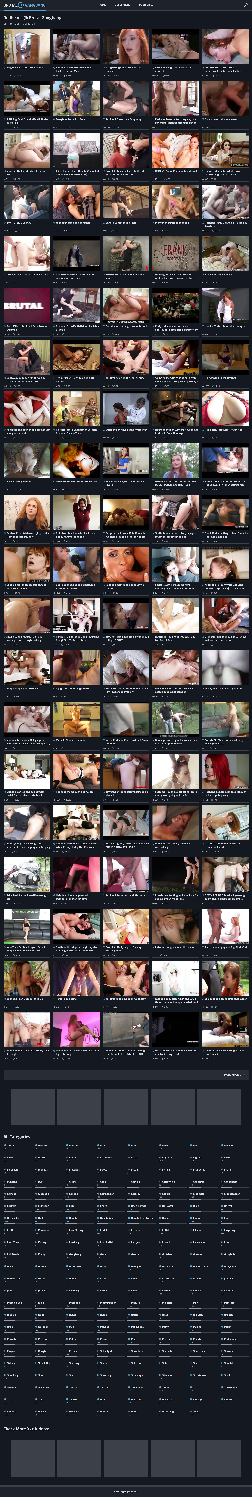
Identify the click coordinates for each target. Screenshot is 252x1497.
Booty (103, 1169)
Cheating (198, 1181)
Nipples (11, 1315)
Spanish (228, 1363)
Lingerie (229, 1290)
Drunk (165, 1218)
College (73, 1194)
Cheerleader (231, 1181)
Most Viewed (11, 24)
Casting (135, 1181)
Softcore (136, 1363)
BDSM (41, 1157)
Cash (103, 1181)
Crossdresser (232, 1194)
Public (72, 1339)
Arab (134, 1145)
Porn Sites (146, 5)
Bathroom (106, 1157)
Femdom (136, 1230)
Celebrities (168, 1181)
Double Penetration (142, 1218)
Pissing (197, 1327)
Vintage (197, 1399)
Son (195, 1363)
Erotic (10, 1230)
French (228, 1242)
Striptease (199, 1375)
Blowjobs (74, 1169)
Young (196, 1411)
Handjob (136, 1266)
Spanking (12, 1375)
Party (165, 1327)
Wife (134, 1411)
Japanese (229, 1278)
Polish (227, 1327)
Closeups (43, 1194)
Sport (41, 1375)
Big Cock (167, 1157)
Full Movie (13, 1254)
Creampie (198, 1194)
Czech (103, 1206)
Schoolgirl (106, 1351)
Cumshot (43, 1206)
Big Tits (197, 1157)
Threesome (231, 1387)
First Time (13, 1242)
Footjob (135, 1242)
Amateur (74, 1145)
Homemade (14, 1278)
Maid (41, 1302)
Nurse (72, 1315)
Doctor (228, 1206)
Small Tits (44, 1363)
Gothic (11, 1266)
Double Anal (107, 1218)
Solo (164, 1363)
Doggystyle (14, 1218)
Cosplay (135, 1194)
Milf (195, 1302)
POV (71, 1327)
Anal (102, 1145)
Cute (72, 1206)
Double (73, 1218)
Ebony (196, 1218)
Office (134, 1315)
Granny (42, 1266)
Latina (135, 1290)
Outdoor (43, 1327)
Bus (40, 1181)
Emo (226, 1218)
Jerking (42, 1290)
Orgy (10, 1327)
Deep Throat (138, 1206)
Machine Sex (14, 1302)
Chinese (11, 1194)
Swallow (12, 1387)
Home (102, 5)
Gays (103, 1254)
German (135, 1254)
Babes (72, 1157)
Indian (134, 1278)
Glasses (197, 1254)
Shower (228, 1351)
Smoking (74, 1363)
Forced (166, 1242)
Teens (165, 1387)
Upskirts (167, 1399)
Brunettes (199, 1169)
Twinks (73, 1399)
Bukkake (12, 1181)
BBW (10, 1157)
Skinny (11, 1363)
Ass (195, 1145)
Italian (197, 1278)
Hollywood (230, 1266)
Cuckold (11, 1206)
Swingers (43, 1387)
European (43, 1230)
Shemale (167, 1351)
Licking (197, 1290)
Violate (228, 1399)
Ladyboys (74, 1290)
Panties (104, 1327)
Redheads (230, 1339)
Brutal (25, 5)
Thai (195, 1387)
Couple (166, 1194)
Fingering (229, 1230)
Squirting (105, 1375)
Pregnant (43, 1339)
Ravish (166, 1339)
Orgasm (228, 1315)
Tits (9, 1399)
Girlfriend (167, 1254)
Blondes (43, 1169)
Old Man (198, 1315)
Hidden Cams (200, 1266)
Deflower (167, 1206)
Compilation (107, 1194)
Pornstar (12, 1339)
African (42, 1145)
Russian (73, 1351)
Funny (41, 1254)
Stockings (137, 1375)
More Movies (232, 1075)
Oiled (165, 1315)
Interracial (168, 1278)
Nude (41, 1315)
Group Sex (75, 1266)
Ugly (102, 1399)
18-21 (10, 1145)
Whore (104, 1411)
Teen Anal (137, 1387)
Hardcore (167, 1266)
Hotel (41, 1278)
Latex (103, 1290)
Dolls (41, 1218)
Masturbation (108, 1302)
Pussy (103, 1339)
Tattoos (74, 1387)
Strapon (167, 1375)
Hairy (103, 1266)
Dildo (196, 1206)
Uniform (136, 1399)
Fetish (165, 1230)
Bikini (227, 1157)
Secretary (137, 1351)
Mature (135, 1302)
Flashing (74, 1242)
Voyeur (42, 1411)
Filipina (197, 1230)
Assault (228, 1145)
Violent (11, 1411)
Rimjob (11, 1351)
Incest (103, 1278)
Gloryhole (229, 1254)
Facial (103, 1230)
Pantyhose (137, 1327)
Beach (134, 1157)
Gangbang (75, 1254)
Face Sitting (76, 1230)
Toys (41, 1399)
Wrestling (168, 1411)
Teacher (105, 1387)
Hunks (72, 1278)
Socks (103, 1363)
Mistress (229, 1302)
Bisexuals (12, 1169)
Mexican (167, 1302)
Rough (42, 1351)
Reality (197, 1339)
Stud (227, 1375)
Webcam (74, 1411)
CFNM (72, 1181)
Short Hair (199, 1351)
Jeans (10, 1290)
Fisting (42, 1242)
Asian (165, 1145)
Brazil (134, 1169)
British (166, 1169)
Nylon (103, 1315)
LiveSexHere (122, 5)
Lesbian (166, 1290)
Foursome (199, 1242)
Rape (134, 1339)
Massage (74, 1302)
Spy (71, 1375)
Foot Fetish (106, 1242)
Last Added (28, 24)
